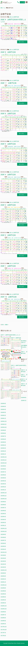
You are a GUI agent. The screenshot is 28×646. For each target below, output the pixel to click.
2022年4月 (3, 549)
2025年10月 (4, 427)
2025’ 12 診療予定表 (9, 297)
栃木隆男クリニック (7, 2)
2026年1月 (3, 418)
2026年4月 (3, 409)
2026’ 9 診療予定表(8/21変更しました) (13, 20)
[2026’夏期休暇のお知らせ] (16, 355)
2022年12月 (4, 528)
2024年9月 (3, 466)
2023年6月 (3, 510)
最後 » (6, 324)
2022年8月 (3, 537)
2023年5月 (3, 513)
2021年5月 (3, 561)
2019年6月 (3, 594)
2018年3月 (3, 623)
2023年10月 (4, 498)
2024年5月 (3, 477)
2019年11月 (3, 585)
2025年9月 (3, 430)
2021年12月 (4, 552)
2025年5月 (3, 442)
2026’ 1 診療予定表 (8, 266)
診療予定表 (16, 17)
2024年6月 (3, 474)
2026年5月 (3, 406)
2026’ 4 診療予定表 (8, 174)
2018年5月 (3, 620)
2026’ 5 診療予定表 (8, 144)
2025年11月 (3, 424)
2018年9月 (3, 611)
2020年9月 (3, 573)
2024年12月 (4, 457)
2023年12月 (4, 492)
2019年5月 (3, 597)
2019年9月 (3, 588)
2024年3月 (3, 483)
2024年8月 (3, 469)
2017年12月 (4, 626)
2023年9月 (3, 501)
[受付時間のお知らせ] (6, 354)
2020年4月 (3, 579)
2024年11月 (3, 460)
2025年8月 (3, 433)
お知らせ (11, 17)
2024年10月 (4, 463)
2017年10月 (4, 629)
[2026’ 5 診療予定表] (16, 394)
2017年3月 (3, 635)
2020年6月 (3, 576)
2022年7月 (3, 540)
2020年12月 (4, 570)
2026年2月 (3, 415)
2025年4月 (3, 445)
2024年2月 (3, 486)
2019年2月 (3, 602)
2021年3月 (3, 567)
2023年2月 (3, 522)
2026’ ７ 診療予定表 (8, 83)
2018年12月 (4, 605)
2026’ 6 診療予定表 (8, 113)
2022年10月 (4, 531)
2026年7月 (23, 400)
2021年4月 (3, 564)
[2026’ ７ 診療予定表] (6, 365)
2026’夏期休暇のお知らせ (24, 347)
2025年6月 (3, 439)
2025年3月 (3, 448)
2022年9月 (3, 534)
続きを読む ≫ (22, 41)
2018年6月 (3, 617)
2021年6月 (3, 558)
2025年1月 (3, 454)
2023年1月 (3, 525)
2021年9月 (3, 555)
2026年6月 (3, 403)
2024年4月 (3, 480)
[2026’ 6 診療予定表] (6, 394)
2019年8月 (3, 591)
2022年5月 (3, 546)
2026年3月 (3, 412)
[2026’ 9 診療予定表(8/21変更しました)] (6, 341)
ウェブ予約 (22, 2)
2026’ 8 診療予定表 (8, 52)
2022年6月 (3, 543)
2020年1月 (3, 582)
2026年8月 (23, 397)
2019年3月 (3, 599)
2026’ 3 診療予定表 (8, 205)
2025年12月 (4, 421)
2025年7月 (3, 436)
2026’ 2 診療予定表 (8, 235)
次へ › (4, 324)
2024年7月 (3, 472)
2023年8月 (3, 504)
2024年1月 (3, 489)
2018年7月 (3, 614)
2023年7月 (3, 507)
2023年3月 (3, 519)
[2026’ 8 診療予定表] (16, 344)
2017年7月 (3, 632)
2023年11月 (3, 495)
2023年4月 (3, 516)
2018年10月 (4, 608)
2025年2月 (3, 451)
